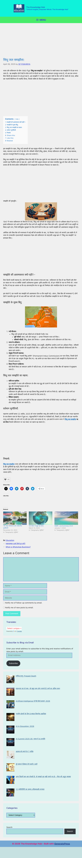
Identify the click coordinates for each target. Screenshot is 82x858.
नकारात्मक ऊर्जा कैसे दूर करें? (15, 544)
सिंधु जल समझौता (70, 419)
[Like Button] (5, 479)
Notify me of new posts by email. (19, 608)
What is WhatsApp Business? (18, 547)
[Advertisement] (41, 42)
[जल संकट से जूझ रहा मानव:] (40, 518)
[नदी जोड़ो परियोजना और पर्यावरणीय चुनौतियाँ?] (15, 518)
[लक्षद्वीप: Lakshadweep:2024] (66, 518)
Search (9, 827)
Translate (19, 631)
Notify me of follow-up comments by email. (23, 603)
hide (17, 119)
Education (10, 540)
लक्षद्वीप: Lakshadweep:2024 (63, 526)
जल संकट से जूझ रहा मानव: (36, 526)
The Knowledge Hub (35, 7)
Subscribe (13, 663)
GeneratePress (62, 843)
